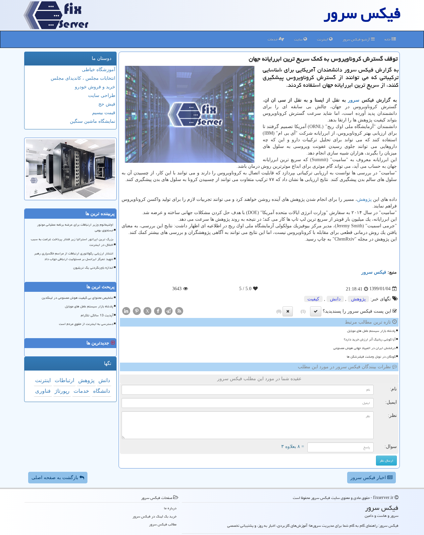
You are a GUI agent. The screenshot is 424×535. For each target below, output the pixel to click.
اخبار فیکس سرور (368, 477)
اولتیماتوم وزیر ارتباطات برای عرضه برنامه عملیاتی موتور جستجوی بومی (75, 227)
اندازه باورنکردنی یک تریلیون (93, 267)
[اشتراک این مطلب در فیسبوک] (158, 310)
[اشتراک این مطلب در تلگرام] (168, 310)
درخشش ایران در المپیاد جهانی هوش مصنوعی (364, 348)
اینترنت (323, 39)
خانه (388, 39)
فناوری (43, 391)
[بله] (315, 311)
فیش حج (106, 104)
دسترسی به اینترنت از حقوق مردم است (86, 324)
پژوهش (364, 199)
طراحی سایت (101, 95)
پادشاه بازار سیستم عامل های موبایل (371, 331)
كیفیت (313, 298)
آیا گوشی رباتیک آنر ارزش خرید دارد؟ (370, 339)
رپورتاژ (62, 391)
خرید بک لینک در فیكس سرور (154, 516)
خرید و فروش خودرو (95, 86)
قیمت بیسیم (103, 112)
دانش (335, 298)
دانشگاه (101, 391)
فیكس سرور (373, 272)
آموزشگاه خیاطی (98, 69)
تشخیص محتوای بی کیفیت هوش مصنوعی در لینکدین (77, 297)
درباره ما (170, 508)
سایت (298, 39)
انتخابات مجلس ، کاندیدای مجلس (83, 78)
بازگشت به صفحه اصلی (55, 477)
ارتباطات (64, 380)
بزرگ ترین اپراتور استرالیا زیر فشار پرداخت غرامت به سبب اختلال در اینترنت (72, 242)
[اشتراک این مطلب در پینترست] (136, 310)
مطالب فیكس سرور (163, 524)
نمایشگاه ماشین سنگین (92, 121)
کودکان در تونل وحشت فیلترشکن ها (371, 356)
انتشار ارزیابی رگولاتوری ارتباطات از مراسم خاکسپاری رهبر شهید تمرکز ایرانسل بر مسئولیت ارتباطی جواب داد (73, 256)
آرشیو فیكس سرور (357, 39)
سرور (353, 100)
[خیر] (288, 311)
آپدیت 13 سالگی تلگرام (97, 315)
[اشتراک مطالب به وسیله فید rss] (179, 310)
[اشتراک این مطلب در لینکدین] (126, 310)
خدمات (273, 39)
